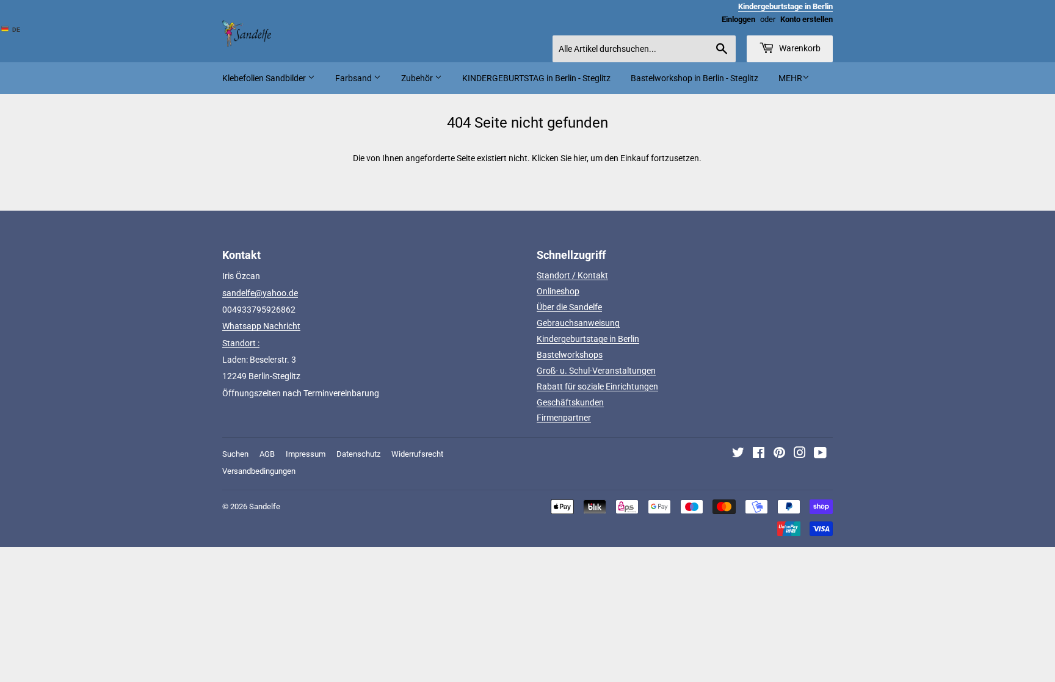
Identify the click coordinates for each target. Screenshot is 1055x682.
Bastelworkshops (570, 355)
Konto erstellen (806, 19)
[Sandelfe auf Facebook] (758, 454)
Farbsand (354, 78)
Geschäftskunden (570, 402)
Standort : (240, 343)
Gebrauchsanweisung (578, 323)
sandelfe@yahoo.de (260, 293)
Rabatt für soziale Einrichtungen (597, 386)
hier (580, 158)
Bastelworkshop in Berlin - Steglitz (694, 78)
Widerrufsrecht (417, 454)
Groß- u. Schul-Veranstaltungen (596, 370)
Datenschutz (358, 454)
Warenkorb (799, 48)
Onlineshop (558, 291)
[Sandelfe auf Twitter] (738, 454)
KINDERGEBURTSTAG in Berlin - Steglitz (536, 78)
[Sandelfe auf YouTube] (820, 454)
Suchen (235, 454)
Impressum (305, 454)
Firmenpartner (564, 418)
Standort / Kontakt (572, 275)
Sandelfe (264, 506)
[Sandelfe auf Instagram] (800, 454)
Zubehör (418, 78)
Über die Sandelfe (569, 307)
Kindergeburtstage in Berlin (588, 339)
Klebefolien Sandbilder (265, 78)
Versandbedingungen (258, 471)
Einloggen (738, 19)
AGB (267, 454)
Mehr (790, 78)
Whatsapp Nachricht (261, 326)
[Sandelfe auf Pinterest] (779, 454)
